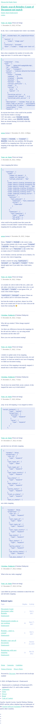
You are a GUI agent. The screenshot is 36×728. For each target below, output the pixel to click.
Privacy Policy (18, 669)
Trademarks (5, 689)
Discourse (12, 673)
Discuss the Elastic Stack (9, 2)
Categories (10, 665)
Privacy (4, 694)
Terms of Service (6, 669)
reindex (3, 15)
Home (3, 665)
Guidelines (19, 665)
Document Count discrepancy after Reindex (7, 611)
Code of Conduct (7, 698)
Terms (4, 691)
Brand (4, 696)
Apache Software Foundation (11, 706)
